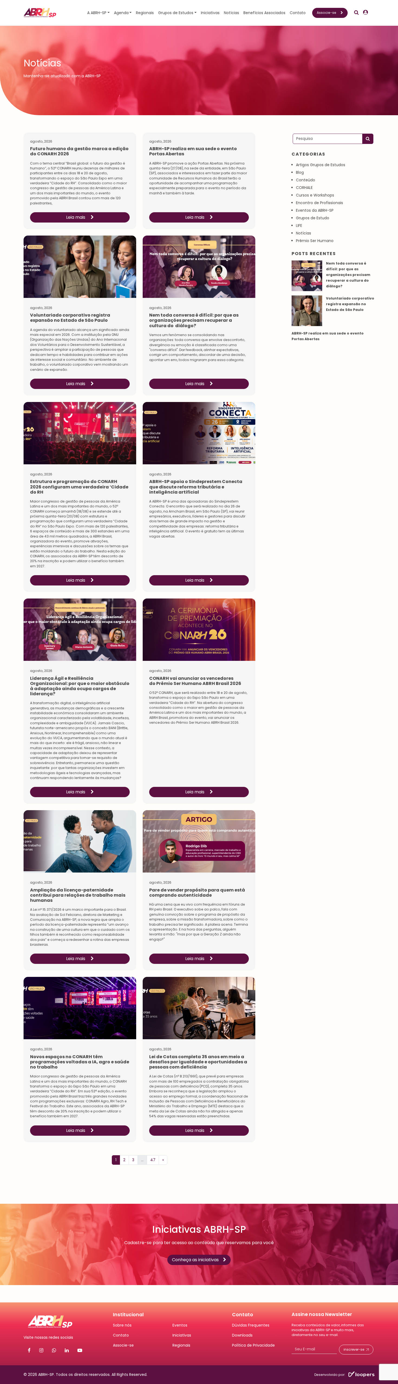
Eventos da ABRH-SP (315, 210)
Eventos (179, 1325)
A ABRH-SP (96, 12)
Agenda (121, 12)
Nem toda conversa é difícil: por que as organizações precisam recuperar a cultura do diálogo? (348, 274)
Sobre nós (122, 1325)
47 (152, 1160)
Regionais (145, 12)
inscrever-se (354, 1349)
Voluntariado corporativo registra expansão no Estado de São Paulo (350, 304)
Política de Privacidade (253, 1345)
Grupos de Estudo (312, 218)
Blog (300, 172)
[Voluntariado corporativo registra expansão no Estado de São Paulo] (307, 310)
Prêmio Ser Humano (315, 240)
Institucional (128, 1314)
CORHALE (304, 187)
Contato (298, 12)
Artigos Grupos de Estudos (320, 165)
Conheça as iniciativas (195, 1260)
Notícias (231, 12)
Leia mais (76, 217)
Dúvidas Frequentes (250, 1325)
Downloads (242, 1335)
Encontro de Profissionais (319, 202)
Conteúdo (305, 180)
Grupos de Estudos (175, 12)
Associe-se (326, 12)
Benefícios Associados (264, 12)
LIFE (299, 225)
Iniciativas (210, 12)
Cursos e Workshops (315, 195)
